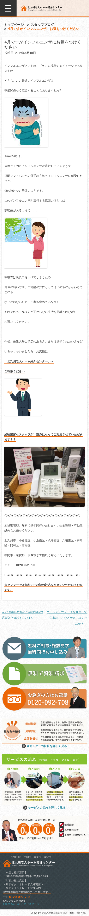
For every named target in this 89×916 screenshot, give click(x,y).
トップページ (14, 25)
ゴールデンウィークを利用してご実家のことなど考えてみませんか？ (67, 617)
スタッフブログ (42, 25)
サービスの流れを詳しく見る (47, 807)
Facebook (9, 903)
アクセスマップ (30, 903)
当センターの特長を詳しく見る (46, 746)
